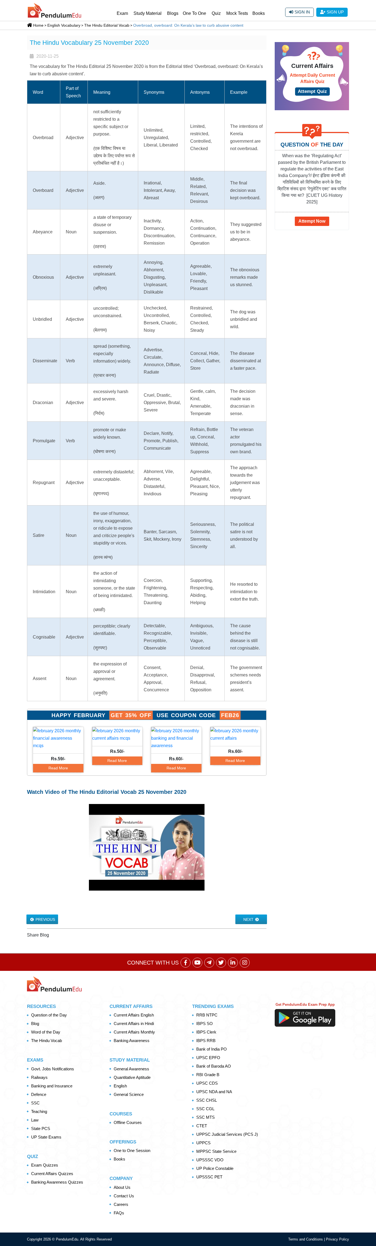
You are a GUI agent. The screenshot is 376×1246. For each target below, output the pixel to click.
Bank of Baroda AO (213, 1066)
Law (35, 1120)
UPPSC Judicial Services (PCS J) (227, 1134)
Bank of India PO (211, 1049)
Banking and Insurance (51, 1086)
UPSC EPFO (208, 1057)
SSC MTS (205, 1117)
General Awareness (131, 1069)
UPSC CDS (207, 1083)
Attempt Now (311, 221)
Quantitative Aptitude (132, 1077)
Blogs (172, 13)
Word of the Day (45, 1032)
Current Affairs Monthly (134, 1032)
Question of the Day (49, 1015)
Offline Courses (128, 1122)
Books (258, 13)
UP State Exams (46, 1137)
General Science (129, 1094)
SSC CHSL (206, 1100)
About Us (122, 1187)
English (120, 1086)
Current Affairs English (134, 1015)
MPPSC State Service (216, 1151)
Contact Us (124, 1195)
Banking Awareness (131, 1040)
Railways (39, 1077)
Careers (121, 1204)
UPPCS (203, 1142)
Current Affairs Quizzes (52, 1173)
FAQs (119, 1213)
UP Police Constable (214, 1168)
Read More (58, 768)
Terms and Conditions (306, 1239)
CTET (201, 1125)
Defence (38, 1094)
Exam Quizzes (44, 1165)
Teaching (39, 1111)
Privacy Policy (337, 1239)
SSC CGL (205, 1108)
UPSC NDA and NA (214, 1091)
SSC (35, 1103)
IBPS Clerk (206, 1032)
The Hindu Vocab (46, 1040)
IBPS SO (204, 1023)
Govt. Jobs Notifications (52, 1069)
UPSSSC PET (209, 1177)
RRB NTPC (206, 1015)
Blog (35, 1023)
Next (249, 919)
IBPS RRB (206, 1040)
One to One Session (132, 1150)
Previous (44, 919)
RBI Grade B (207, 1074)
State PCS (40, 1128)
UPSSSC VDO (210, 1159)
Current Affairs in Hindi (134, 1023)
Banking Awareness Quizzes (57, 1182)
